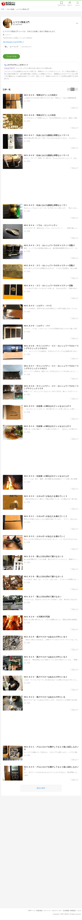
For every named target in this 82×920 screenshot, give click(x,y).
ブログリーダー (57, 910)
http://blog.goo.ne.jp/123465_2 (13, 42)
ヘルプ (79, 910)
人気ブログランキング (8, 3)
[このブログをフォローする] (11, 56)
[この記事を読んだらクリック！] (74, 108)
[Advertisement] (41, 186)
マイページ (47, 910)
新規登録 (39, 910)
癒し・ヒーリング (11, 47)
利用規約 (73, 910)
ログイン (69, 5)
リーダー (61, 5)
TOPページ (31, 910)
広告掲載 (66, 910)
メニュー (77, 5)
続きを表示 (41, 788)
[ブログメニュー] (77, 23)
